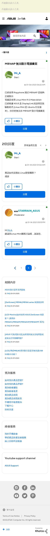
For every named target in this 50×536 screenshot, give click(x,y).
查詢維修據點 (11, 387)
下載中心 (9, 405)
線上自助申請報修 (13, 441)
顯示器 (6, 52)
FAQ (8, 294)
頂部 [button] (8, 529)
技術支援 (9, 409)
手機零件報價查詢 (13, 402)
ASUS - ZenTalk (16, 19)
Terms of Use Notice (11, 516)
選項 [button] (46, 52)
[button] (8, 121)
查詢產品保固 (11, 395)
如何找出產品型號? (14, 380)
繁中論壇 (10, 510)
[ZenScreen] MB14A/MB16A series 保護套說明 (24, 302)
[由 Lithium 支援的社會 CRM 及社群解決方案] (41, 530)
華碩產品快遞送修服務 (15, 437)
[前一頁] (15, 268)
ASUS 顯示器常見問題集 (15, 290)
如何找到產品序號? (14, 384)
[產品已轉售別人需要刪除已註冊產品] (45, 145)
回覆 (25, 129)
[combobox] (25, 36)
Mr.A (9, 230)
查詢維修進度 (11, 391)
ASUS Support (12, 465)
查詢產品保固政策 (13, 398)
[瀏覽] (4, 18)
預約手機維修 (11, 434)
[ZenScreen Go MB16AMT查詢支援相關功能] (41, 145)
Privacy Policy (29, 516)
